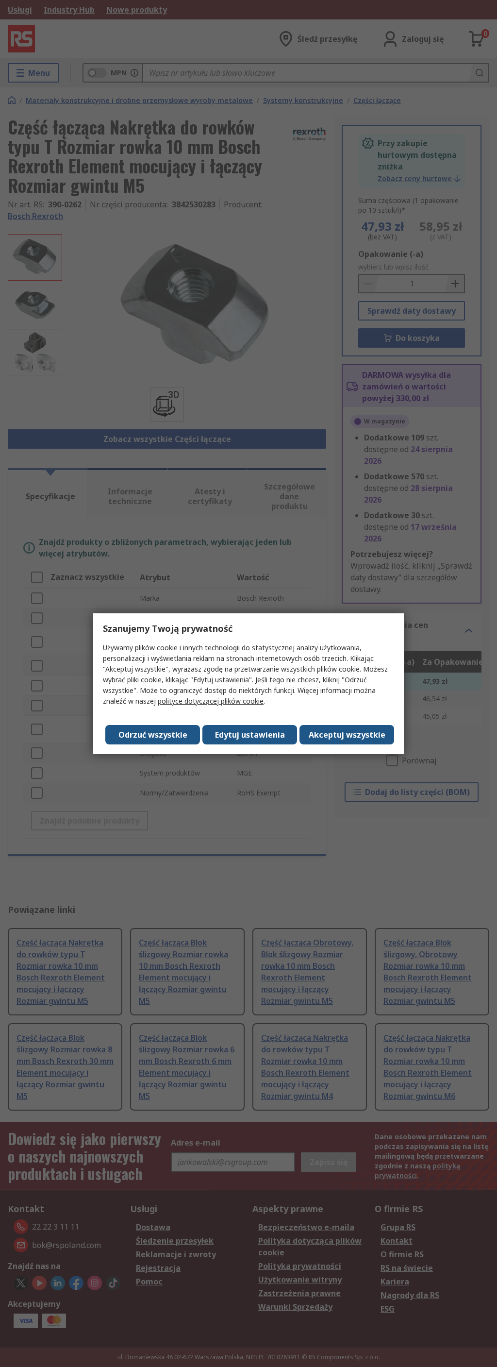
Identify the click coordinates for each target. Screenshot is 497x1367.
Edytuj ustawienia (250, 734)
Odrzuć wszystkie (152, 734)
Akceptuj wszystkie (347, 734)
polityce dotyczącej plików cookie (211, 701)
